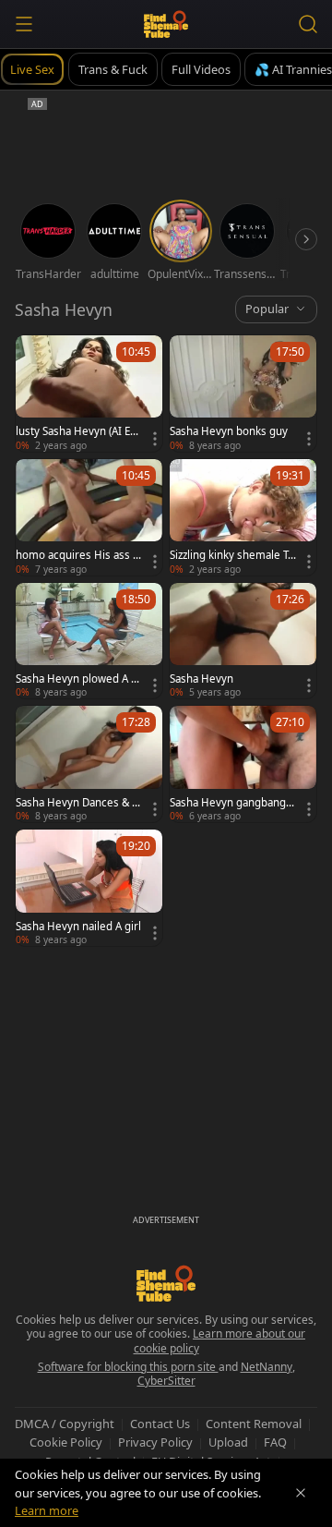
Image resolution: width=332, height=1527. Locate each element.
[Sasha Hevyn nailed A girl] (89, 888)
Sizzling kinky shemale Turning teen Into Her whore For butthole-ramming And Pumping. (233, 555)
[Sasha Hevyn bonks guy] (243, 393)
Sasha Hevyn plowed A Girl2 (78, 679)
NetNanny (266, 1367)
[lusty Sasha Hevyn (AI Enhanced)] (89, 393)
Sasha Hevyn (201, 679)
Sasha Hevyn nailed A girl (78, 926)
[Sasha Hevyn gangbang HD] (243, 764)
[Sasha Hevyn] (243, 641)
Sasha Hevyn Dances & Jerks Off (78, 802)
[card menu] (155, 439)
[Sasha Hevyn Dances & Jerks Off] (89, 764)
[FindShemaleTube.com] (166, 24)
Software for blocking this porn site (128, 1367)
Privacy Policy (155, 1442)
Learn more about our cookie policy (220, 1341)
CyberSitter (166, 1380)
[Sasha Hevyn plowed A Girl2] (89, 641)
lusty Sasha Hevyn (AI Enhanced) (76, 431)
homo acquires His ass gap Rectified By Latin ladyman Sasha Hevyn (77, 555)
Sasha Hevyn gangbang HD (228, 802)
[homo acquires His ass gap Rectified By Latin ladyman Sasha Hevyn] (89, 517)
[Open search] (308, 24)
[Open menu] (24, 24)
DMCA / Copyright (64, 1423)
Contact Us (160, 1423)
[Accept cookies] (300, 1492)
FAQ (275, 1442)
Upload (228, 1442)
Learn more (46, 1510)
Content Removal (254, 1423)
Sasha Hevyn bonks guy (229, 431)
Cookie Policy (66, 1442)
